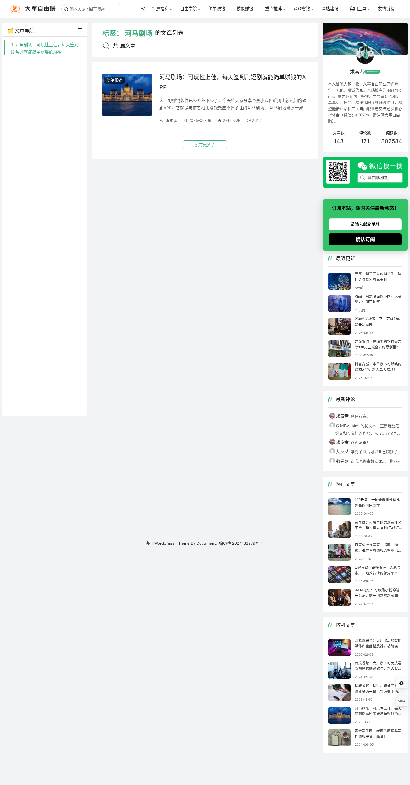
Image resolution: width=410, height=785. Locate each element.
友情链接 (386, 8)
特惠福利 (160, 9)
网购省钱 (301, 9)
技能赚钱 (245, 9)
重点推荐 (273, 9)
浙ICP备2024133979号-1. (241, 543)
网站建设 (329, 9)
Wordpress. (165, 543)
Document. (207, 543)
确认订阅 (365, 239)
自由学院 (188, 9)
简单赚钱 (216, 9)
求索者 (170, 120)
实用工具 (358, 9)
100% (401, 701)
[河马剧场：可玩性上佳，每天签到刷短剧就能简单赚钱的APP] (127, 98)
